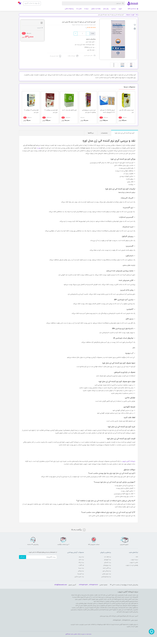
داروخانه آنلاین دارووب (128, 461)
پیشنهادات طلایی (69, 9)
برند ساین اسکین (79, 577)
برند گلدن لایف (107, 568)
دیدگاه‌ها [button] (91, 133)
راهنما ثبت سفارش (95, 9)
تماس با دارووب (133, 562)
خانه (137, 557)
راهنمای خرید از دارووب (132, 565)
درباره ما (86, 9)
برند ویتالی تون (106, 571)
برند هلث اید (107, 557)
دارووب (120, 9)
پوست (38, 148)
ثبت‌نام (22, 557)
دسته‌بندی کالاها (132, 9)
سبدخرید (113, 9)
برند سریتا (81, 568)
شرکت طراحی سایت (75, 634)
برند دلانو (81, 559)
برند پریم (81, 557)
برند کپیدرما (81, 574)
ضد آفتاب (81, 565)
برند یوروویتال (107, 565)
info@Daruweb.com (60, 585)
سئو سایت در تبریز (86, 634)
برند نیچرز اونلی (106, 574)
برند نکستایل (107, 562)
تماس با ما (79, 9)
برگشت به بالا (76, 530)
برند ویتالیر (81, 571)
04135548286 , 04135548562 (88, 585)
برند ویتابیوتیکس (106, 577)
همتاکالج (68, 634)
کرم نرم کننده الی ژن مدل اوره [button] (124, 133)
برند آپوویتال (107, 559)
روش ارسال (106, 9)
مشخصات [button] (104, 133)
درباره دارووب (134, 559)
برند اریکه (81, 562)
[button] (21, 3)
